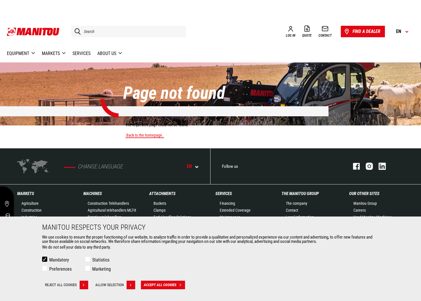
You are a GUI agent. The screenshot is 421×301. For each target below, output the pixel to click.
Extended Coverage (235, 210)
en (189, 166)
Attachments (162, 193)
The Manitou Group (300, 193)
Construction (31, 210)
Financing (227, 203)
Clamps (160, 210)
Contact (292, 210)
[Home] (33, 31)
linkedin (379, 166)
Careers (359, 210)
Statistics (100, 260)
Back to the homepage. (144, 135)
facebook (353, 166)
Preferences (60, 269)
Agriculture (30, 203)
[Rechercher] (76, 31)
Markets (25, 193)
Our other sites (364, 193)
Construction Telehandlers (108, 203)
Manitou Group (365, 203)
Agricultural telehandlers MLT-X (112, 210)
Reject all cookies (61, 285)
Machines (92, 193)
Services (223, 193)
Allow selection (109, 285)
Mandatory (59, 260)
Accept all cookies (160, 285)
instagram (366, 166)
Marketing (101, 269)
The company (296, 203)
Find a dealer (366, 31)
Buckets (160, 203)
